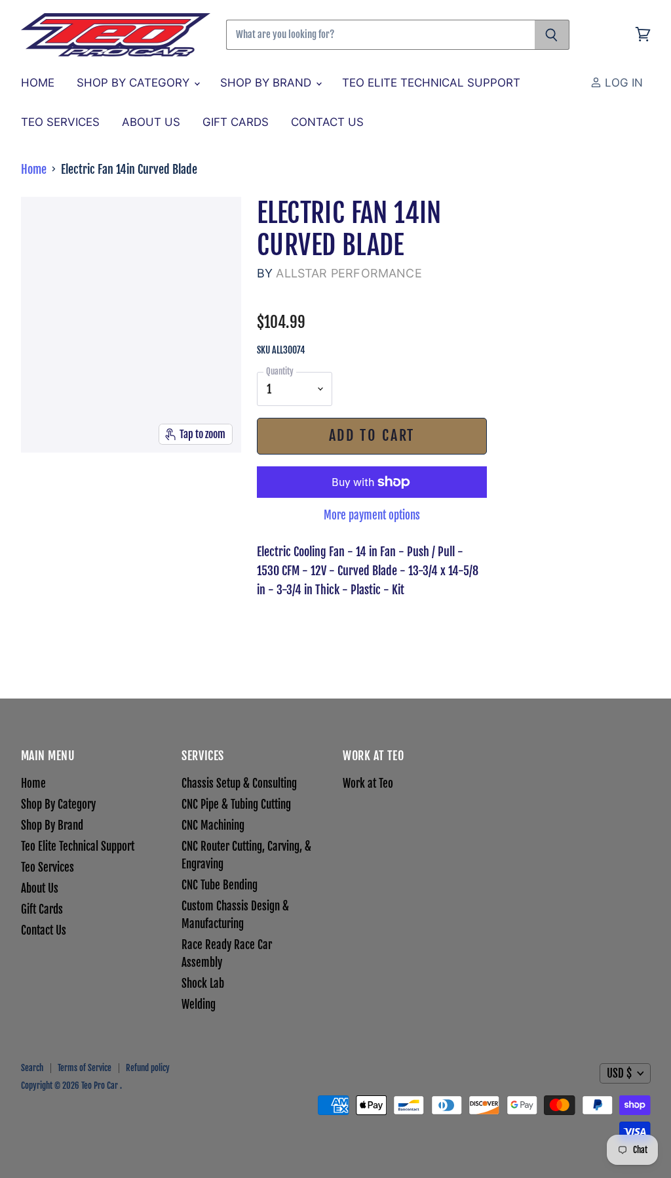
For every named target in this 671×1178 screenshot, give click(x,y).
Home (37, 82)
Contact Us (327, 122)
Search (32, 1068)
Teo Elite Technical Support (431, 82)
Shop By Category (135, 82)
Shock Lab (203, 983)
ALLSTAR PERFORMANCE (348, 273)
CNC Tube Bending (220, 885)
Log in (622, 82)
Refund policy (148, 1068)
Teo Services (60, 122)
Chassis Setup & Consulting (239, 783)
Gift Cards (235, 122)
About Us (151, 122)
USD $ (619, 1073)
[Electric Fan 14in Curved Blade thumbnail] (38, 487)
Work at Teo (368, 783)
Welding (199, 1004)
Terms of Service (84, 1068)
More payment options (372, 515)
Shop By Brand (267, 82)
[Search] (552, 35)
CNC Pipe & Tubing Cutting (236, 804)
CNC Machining (213, 825)
